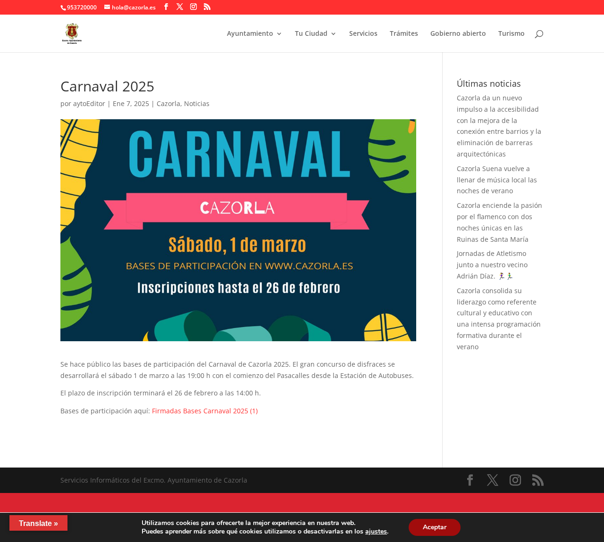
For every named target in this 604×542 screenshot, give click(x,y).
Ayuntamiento (250, 34)
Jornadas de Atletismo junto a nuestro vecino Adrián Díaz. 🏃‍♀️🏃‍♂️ (492, 264)
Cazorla (168, 103)
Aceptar (434, 527)
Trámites (404, 34)
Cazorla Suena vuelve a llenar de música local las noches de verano (497, 180)
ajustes (376, 531)
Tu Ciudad (311, 34)
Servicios (363, 34)
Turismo (511, 34)
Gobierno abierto (458, 34)
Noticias (197, 103)
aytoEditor (89, 103)
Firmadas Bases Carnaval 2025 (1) (205, 410)
